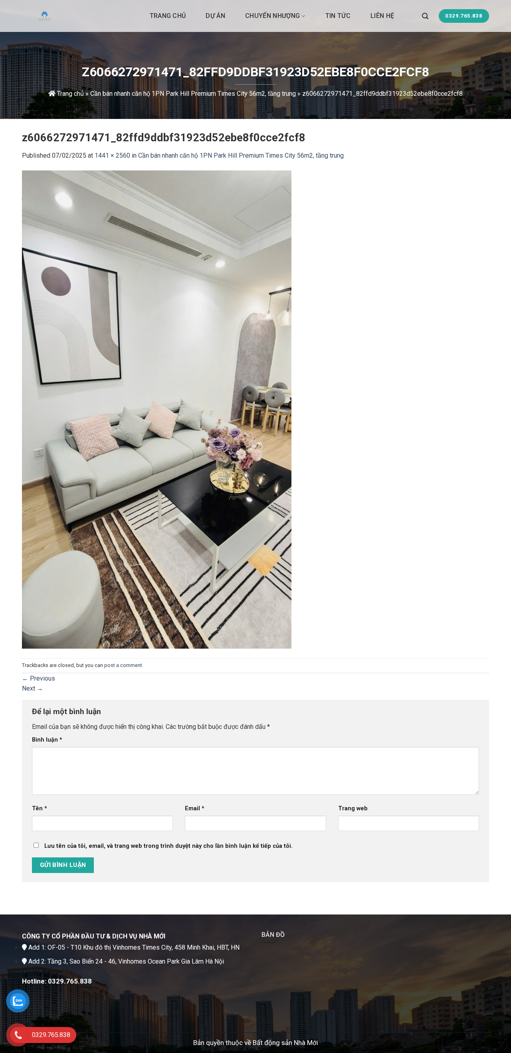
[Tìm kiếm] (425, 16)
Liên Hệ (382, 16)
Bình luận (47, 739)
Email (194, 808)
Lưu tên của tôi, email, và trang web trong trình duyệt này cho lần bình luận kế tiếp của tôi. (168, 846)
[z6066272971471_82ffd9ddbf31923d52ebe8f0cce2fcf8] (156, 409)
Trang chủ (168, 16)
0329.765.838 (70, 981)
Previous (38, 678)
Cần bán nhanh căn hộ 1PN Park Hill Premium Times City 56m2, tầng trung (193, 93)
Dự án (215, 16)
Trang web (353, 808)
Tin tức (338, 16)
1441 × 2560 (112, 155)
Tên (39, 808)
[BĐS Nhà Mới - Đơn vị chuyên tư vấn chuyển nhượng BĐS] (62, 16)
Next (32, 688)
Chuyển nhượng (272, 16)
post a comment (123, 665)
